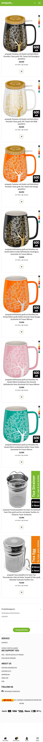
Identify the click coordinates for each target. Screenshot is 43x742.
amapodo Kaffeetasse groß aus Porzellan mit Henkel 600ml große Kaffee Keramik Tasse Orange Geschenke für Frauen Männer (21, 317)
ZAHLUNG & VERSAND (9, 658)
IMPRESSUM (6, 674)
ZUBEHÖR (5, 616)
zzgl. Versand (24, 64)
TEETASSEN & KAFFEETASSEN (10, 613)
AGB (3, 681)
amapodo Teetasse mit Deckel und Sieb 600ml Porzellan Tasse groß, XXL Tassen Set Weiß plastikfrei (21, 122)
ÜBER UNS (5, 677)
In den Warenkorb (21, 71)
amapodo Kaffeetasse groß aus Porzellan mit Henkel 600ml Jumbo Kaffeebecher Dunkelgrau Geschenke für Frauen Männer (21, 252)
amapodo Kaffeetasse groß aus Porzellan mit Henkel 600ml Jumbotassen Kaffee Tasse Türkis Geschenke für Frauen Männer (21, 447)
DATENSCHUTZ (6, 671)
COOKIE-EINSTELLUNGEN (10, 648)
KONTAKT (5, 642)
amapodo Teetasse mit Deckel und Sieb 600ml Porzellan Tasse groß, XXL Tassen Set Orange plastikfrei (21, 187)
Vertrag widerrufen (21, 629)
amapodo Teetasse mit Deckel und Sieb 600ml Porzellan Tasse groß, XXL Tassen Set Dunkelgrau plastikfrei (22, 56)
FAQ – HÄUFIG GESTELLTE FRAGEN (13, 654)
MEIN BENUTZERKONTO (12, 691)
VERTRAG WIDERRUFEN (9, 667)
